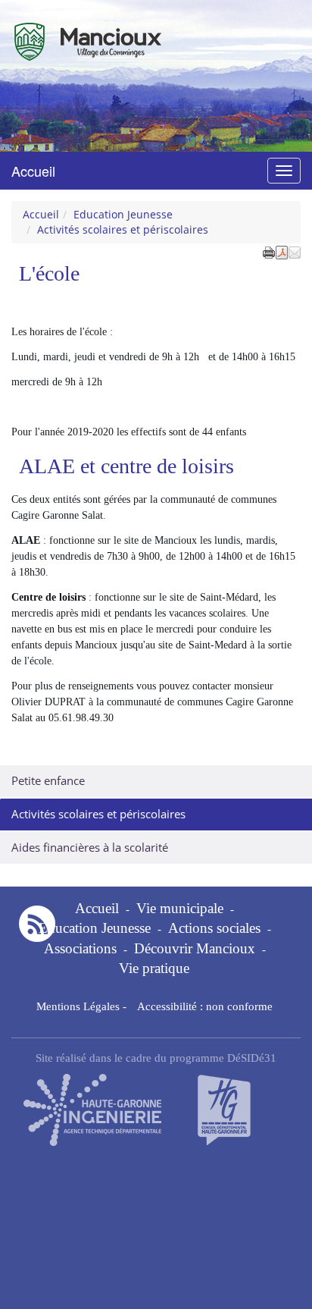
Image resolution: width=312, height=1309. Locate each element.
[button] (295, 251)
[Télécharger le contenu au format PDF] (282, 251)
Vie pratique (154, 968)
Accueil (33, 170)
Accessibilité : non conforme (205, 1006)
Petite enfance (48, 781)
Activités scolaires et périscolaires (98, 814)
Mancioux (73, 33)
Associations (80, 948)
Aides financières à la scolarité (89, 847)
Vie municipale (179, 908)
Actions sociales (214, 928)
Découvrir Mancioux (194, 948)
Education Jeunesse (123, 214)
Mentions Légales (78, 1006)
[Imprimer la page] (269, 251)
